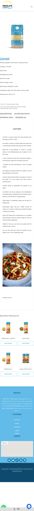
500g (4, 106)
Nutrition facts (22, 114)
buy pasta (17, 106)
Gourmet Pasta (11, 104)
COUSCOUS (17, 427)
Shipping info (6, 117)
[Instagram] (17, 460)
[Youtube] (13, 460)
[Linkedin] (24, 460)
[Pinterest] (21, 460)
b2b (8, 106)
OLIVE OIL (17, 420)
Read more (8, 343)
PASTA (17, 430)
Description (6, 114)
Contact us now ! (7, 297)
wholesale (14, 108)
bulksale (11, 106)
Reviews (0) (21, 117)
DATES (17, 433)
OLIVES (17, 423)
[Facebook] (9, 460)
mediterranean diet (5, 108)
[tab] (6, 114)
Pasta (17, 104)
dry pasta (23, 106)
